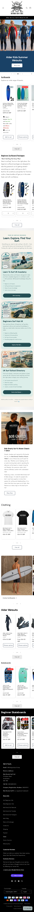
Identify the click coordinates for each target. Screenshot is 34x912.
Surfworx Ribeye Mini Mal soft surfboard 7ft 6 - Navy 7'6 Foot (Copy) (8, 105)
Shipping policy (25, 906)
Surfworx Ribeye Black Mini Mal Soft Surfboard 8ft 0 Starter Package (7, 201)
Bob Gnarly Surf (11, 903)
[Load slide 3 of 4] (18, 74)
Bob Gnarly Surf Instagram (10, 814)
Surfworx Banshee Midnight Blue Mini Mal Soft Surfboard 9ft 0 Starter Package (22, 201)
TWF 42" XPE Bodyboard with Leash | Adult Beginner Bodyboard (8, 687)
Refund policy (6, 844)
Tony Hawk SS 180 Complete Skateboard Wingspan (7, 733)
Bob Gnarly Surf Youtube (9, 811)
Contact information (18, 908)
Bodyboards (6, 663)
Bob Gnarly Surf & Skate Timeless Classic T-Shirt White (8, 529)
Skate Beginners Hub (8, 804)
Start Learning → (17, 295)
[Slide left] (13, 144)
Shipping (5, 829)
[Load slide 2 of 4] (16, 74)
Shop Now (17, 67)
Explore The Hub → (17, 345)
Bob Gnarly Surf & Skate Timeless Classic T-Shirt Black (22, 529)
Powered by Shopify (19, 903)
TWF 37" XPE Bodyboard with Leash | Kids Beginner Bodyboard (22, 687)
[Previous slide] (11, 74)
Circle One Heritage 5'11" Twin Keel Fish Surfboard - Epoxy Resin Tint (22, 105)
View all (17, 149)
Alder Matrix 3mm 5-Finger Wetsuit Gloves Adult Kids (22, 634)
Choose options (22, 137)
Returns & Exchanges (8, 822)
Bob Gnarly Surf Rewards (9, 807)
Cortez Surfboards (9, 598)
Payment (5, 833)
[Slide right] (20, 144)
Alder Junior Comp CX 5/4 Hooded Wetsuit (7, 634)
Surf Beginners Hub (8, 800)
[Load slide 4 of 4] (20, 74)
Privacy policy (9, 906)
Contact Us (6, 825)
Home (4, 836)
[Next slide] (22, 74)
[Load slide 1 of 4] (14, 74)
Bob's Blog (6, 818)
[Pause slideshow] (32, 74)
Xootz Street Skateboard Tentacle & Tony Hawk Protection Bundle (22, 733)
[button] (3, 8)
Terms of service (7, 840)
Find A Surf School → (17, 392)
